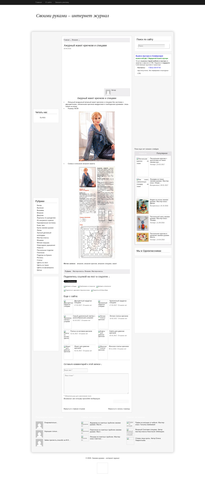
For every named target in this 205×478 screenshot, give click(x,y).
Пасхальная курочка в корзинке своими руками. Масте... (160, 235)
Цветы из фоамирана (45, 268)
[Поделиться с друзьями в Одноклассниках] (77, 290)
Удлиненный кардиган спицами (118, 301)
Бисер (39, 205)
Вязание (88, 271)
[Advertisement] (97, 68)
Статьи (39, 260)
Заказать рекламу (62, 2)
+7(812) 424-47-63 (154, 68)
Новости (40, 248)
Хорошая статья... (51, 431)
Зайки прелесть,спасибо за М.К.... (57, 440)
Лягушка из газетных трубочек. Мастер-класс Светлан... (105, 437)
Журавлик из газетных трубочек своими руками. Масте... (105, 423)
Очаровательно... (51, 422)
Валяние (40, 208)
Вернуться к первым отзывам (74, 409)
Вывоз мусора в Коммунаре (149, 56)
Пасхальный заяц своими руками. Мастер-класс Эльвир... (160, 218)
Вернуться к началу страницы (119, 409)
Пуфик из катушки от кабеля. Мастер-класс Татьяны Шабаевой (150, 423)
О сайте (48, 2)
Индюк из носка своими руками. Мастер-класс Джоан (159, 201)
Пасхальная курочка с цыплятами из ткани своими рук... (158, 160)
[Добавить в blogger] (71, 286)
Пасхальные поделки (45, 250)
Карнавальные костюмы (46, 223)
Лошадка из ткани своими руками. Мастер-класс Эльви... (159, 181)
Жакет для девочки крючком (81, 347)
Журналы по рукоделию (46, 218)
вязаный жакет (90, 102)
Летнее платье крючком (119, 316)
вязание (80, 263)
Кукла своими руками (45, 228)
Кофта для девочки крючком (116, 332)
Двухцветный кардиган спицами (83, 301)
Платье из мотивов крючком (81, 331)
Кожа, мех (41, 225)
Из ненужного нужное (45, 220)
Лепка (39, 230)
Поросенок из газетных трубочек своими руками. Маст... (105, 430)
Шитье (39, 270)
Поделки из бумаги (44, 255)
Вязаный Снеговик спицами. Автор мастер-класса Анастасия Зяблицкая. (150, 430)
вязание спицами (105, 263)
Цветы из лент (42, 263)
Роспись (40, 258)
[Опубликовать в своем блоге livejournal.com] (87, 286)
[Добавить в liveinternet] (104, 286)
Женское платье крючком (119, 346)
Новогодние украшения (46, 245)
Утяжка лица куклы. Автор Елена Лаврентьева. (148, 439)
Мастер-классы (78, 271)
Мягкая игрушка (43, 243)
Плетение (40, 253)
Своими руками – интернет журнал (72, 15)
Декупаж (40, 215)
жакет (114, 263)
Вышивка (40, 210)
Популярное (162, 153)
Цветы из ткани (43, 265)
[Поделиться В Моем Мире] (100, 290)
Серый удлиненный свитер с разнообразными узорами (84, 317)
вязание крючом (90, 263)
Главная (38, 2)
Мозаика (40, 240)
